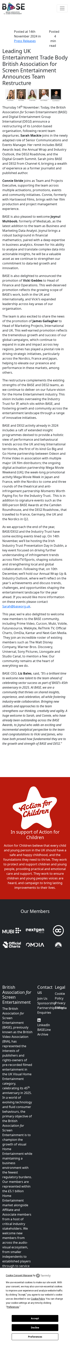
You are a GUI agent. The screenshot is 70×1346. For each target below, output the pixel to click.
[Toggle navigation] (62, 8)
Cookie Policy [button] (38, 1298)
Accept (35, 1318)
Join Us (42, 998)
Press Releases (25, 41)
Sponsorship (46, 1003)
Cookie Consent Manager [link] (19, 1275)
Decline (35, 1327)
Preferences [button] (13, 1307)
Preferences (35, 1336)
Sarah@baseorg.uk (16, 606)
